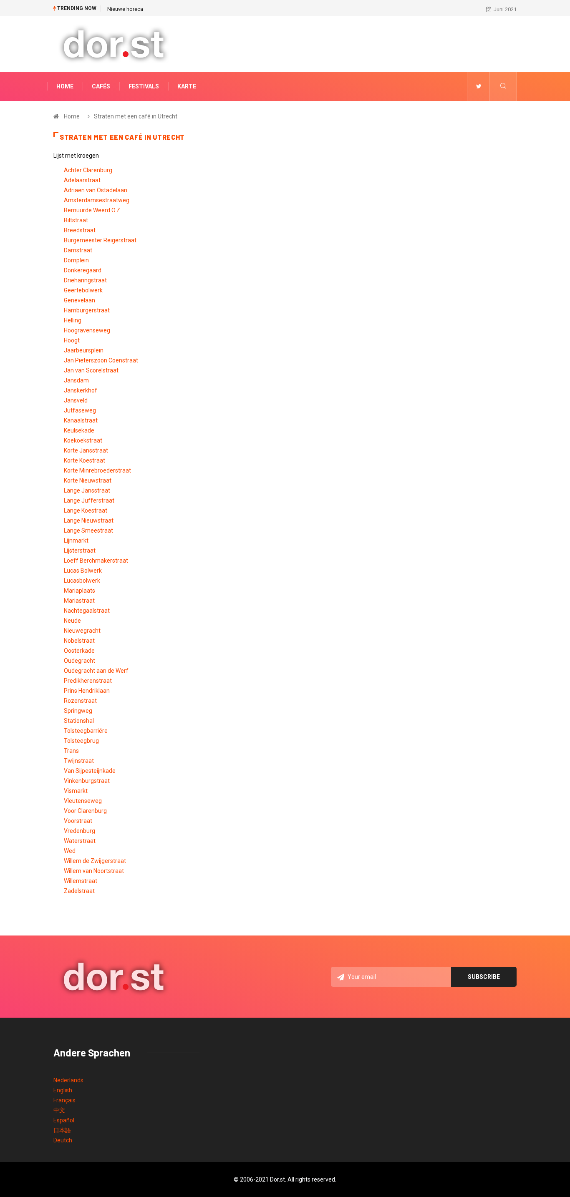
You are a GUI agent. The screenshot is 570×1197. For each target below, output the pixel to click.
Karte (186, 86)
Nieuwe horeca (125, 9)
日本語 (62, 1130)
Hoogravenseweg (87, 330)
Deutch (62, 1140)
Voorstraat (78, 820)
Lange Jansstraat (87, 490)
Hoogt (72, 340)
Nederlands (68, 1080)
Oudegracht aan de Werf (96, 670)
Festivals (144, 86)
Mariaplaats (79, 590)
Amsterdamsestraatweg (96, 200)
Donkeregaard (82, 270)
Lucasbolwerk (82, 580)
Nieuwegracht (82, 630)
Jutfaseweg (80, 410)
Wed (70, 850)
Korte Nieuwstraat (87, 480)
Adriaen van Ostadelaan (95, 190)
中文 (59, 1110)
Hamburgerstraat (87, 310)
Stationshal (79, 720)
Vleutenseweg (83, 800)
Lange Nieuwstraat (88, 520)
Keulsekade (79, 430)
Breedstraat (80, 230)
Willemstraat (80, 881)
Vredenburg (79, 830)
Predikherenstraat (88, 680)
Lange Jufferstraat (89, 500)
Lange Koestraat (85, 510)
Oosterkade (79, 650)
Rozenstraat (80, 700)
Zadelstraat (79, 891)
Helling (72, 320)
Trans (71, 750)
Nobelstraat (79, 640)
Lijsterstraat (80, 550)
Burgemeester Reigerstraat (100, 240)
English (62, 1090)
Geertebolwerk (83, 290)
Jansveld (76, 400)
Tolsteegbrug (81, 740)
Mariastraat (79, 600)
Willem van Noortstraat (94, 871)
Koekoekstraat (83, 440)
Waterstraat (80, 840)
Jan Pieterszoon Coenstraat (101, 360)
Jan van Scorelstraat (91, 370)
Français (64, 1100)
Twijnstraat (79, 760)
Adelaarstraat (82, 180)
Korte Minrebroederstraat (97, 470)
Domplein (76, 260)
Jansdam (76, 380)
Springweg (78, 710)
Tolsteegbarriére (86, 730)
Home (64, 86)
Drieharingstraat (85, 280)
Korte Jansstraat (86, 450)
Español (63, 1120)
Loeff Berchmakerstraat (96, 560)
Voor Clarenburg (85, 810)
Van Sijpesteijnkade (90, 770)
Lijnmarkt (76, 540)
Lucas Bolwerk (83, 570)
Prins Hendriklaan (87, 690)
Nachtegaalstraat (87, 610)
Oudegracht (79, 660)
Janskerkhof (80, 390)
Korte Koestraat (84, 460)
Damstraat (78, 250)
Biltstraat (76, 220)
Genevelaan (79, 300)
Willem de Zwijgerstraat (95, 861)
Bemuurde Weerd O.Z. (92, 210)
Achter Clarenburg (88, 170)
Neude (72, 620)
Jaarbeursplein (83, 350)
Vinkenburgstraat (87, 780)
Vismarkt (76, 790)
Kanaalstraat (81, 420)
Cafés (101, 86)
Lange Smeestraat (88, 530)
